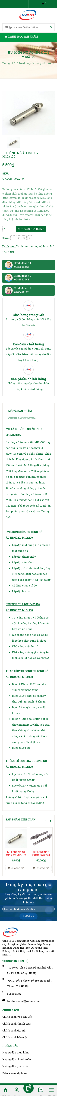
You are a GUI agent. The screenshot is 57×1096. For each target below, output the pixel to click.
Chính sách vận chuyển (17, 1016)
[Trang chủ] (5, 1090)
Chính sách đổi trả (13, 1030)
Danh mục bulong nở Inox (32, 246)
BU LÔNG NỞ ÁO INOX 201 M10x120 (16, 854)
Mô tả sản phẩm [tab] (20, 411)
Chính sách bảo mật (14, 1037)
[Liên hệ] (28, 1088)
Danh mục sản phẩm (23, 36)
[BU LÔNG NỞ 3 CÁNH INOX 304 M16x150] (41, 838)
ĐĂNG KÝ (28, 916)
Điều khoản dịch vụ (14, 1073)
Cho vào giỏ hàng (31, 229)
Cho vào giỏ (17, 868)
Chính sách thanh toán (16, 1023)
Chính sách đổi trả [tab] (22, 418)
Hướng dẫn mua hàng (15, 1052)
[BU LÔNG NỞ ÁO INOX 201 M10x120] (16, 838)
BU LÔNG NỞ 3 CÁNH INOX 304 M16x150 (41, 855)
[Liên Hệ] (16, 1090)
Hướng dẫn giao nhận (15, 1066)
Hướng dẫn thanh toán (16, 1059)
